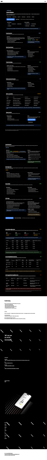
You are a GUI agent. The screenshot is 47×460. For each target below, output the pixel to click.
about (5, 422)
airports (5, 427)
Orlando (12, 368)
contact (5, 433)
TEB (10, 360)
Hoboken (11, 365)
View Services (17, 19)
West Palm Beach (9, 368)
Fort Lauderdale (17, 368)
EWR (9, 360)
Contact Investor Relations (31, 119)
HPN (11, 360)
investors (6, 438)
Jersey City (13, 365)
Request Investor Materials (10, 19)
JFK (7, 360)
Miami (5, 368)
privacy (5, 435)
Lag (8, 360)
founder (5, 424)
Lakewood (8, 365)
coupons (5, 430)
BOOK (45, 1)
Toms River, (6, 365)
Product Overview (30, 122)
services (5, 425)
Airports (6, 360)
